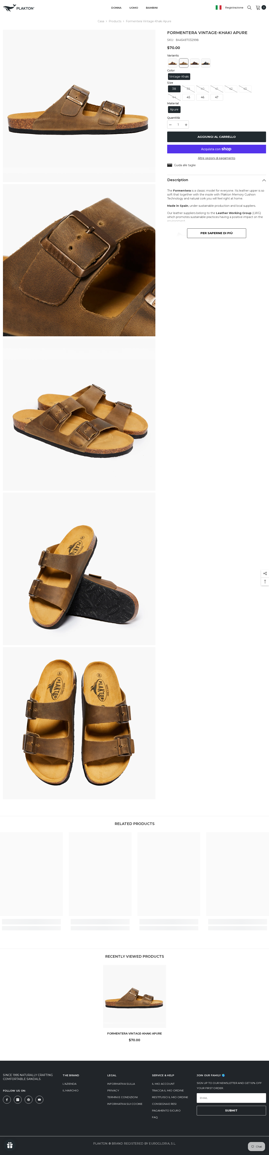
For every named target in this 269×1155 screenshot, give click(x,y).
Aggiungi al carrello (217, 137)
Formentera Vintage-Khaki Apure (134, 1033)
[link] (31, 921)
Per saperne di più (216, 233)
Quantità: (173, 118)
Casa (101, 21)
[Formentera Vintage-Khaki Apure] (134, 996)
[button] (172, 63)
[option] (134, 1005)
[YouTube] (39, 1100)
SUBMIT (231, 1110)
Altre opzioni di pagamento (216, 158)
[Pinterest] (28, 1100)
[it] (219, 7)
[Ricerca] (249, 7)
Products (115, 21)
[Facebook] (7, 1100)
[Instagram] (18, 1100)
